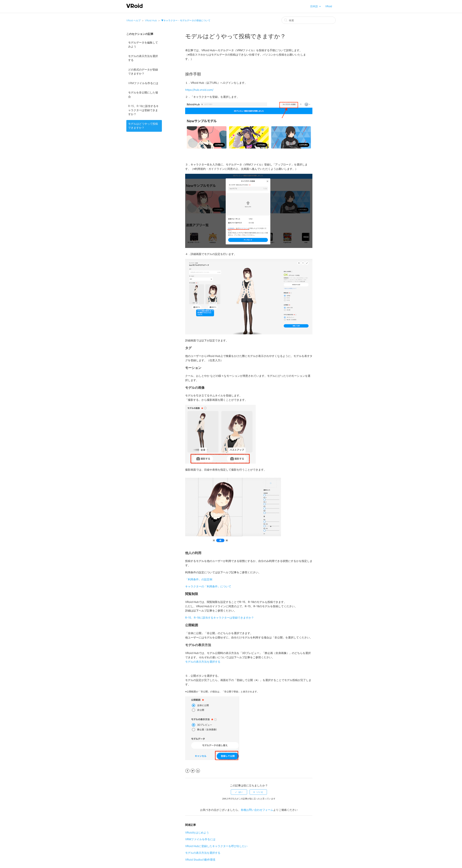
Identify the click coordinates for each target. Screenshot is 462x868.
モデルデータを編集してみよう (143, 44)
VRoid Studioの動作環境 (200, 859)
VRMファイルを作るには (143, 83)
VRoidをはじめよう (197, 832)
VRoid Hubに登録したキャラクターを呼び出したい (216, 846)
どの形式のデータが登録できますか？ (143, 71)
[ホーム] (134, 7)
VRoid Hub (151, 20)
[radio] (239, 792)
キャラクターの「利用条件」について (208, 586)
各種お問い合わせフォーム (257, 810)
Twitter (192, 771)
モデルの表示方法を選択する (143, 58)
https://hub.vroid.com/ (199, 89)
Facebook (187, 771)
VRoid (328, 6)
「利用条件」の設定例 (198, 579)
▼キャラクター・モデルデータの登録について (185, 20)
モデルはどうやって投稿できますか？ (143, 126)
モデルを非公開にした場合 (143, 94)
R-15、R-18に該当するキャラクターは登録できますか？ (143, 110)
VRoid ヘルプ (133, 20)
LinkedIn (198, 771)
